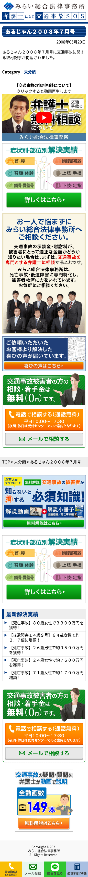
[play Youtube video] (44, 117)
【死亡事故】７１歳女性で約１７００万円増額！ (46, 674)
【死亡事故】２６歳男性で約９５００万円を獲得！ (46, 649)
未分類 (30, 72)
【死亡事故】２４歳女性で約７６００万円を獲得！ (46, 662)
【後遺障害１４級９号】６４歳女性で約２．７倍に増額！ (44, 637)
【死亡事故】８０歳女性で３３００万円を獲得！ (46, 625)
